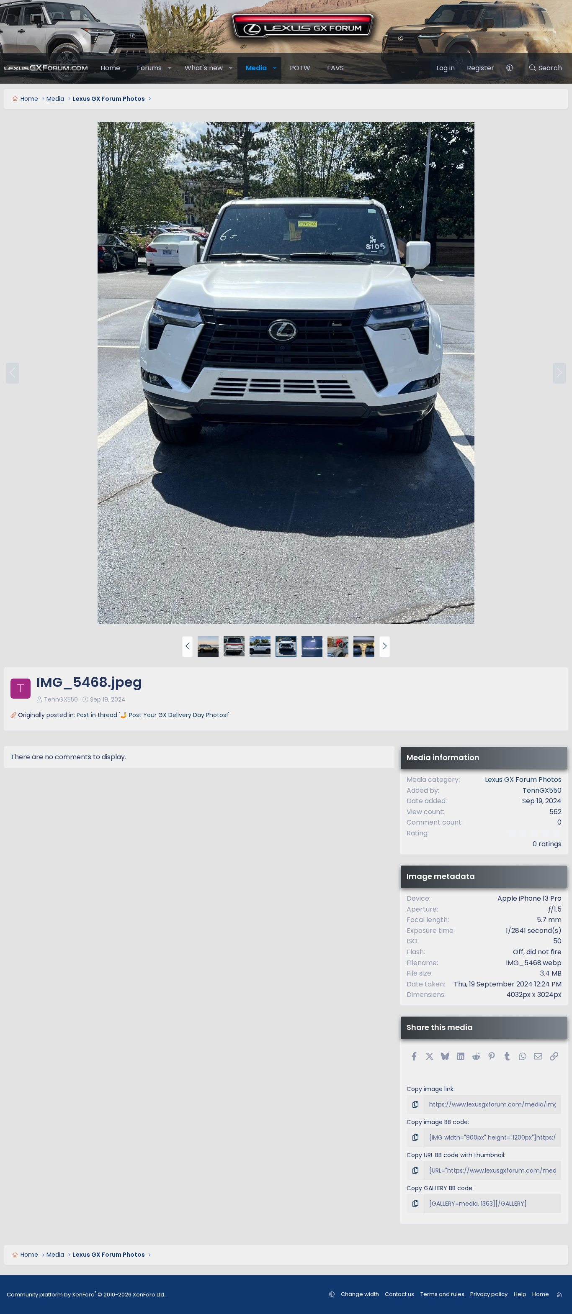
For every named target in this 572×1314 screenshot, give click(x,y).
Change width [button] (360, 1294)
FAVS (335, 68)
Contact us (399, 1294)
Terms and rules (442, 1294)
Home (110, 68)
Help (520, 1294)
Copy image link (430, 1089)
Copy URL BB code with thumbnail (455, 1155)
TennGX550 (61, 699)
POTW (300, 68)
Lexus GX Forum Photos (523, 779)
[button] (170, 68)
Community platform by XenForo (86, 1295)
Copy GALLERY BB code (439, 1188)
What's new (204, 68)
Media (256, 68)
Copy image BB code (437, 1122)
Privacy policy (489, 1294)
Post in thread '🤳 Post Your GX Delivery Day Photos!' (153, 715)
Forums (149, 68)
